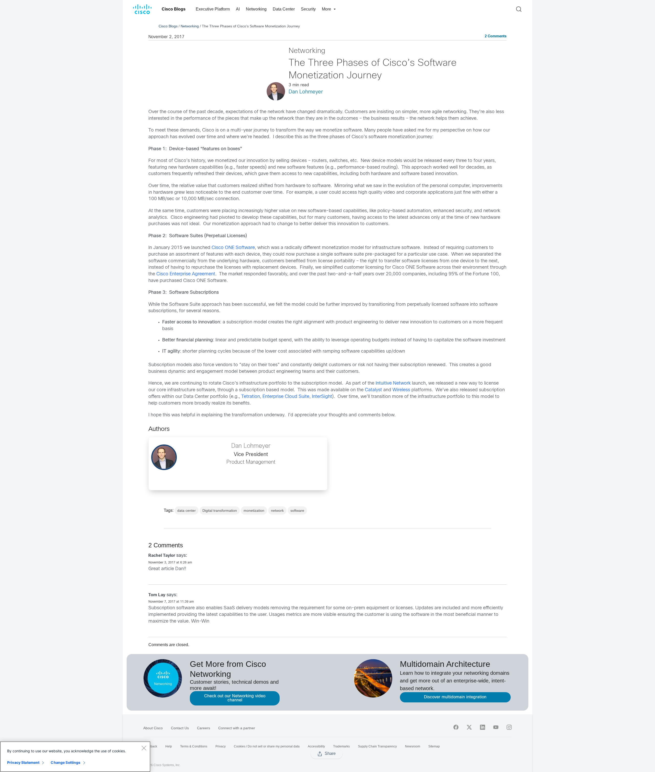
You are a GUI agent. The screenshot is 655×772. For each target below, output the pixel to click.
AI (238, 9)
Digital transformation (219, 510)
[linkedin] (482, 727)
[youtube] (495, 727)
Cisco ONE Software (233, 248)
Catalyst (373, 390)
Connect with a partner (236, 728)
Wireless (401, 390)
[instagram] (509, 727)
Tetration (250, 397)
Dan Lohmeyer (306, 92)
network (277, 510)
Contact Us (180, 728)
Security (308, 9)
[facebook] (455, 727)
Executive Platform (213, 9)
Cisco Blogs (173, 9)
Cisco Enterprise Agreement (185, 274)
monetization (254, 510)
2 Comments (496, 36)
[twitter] (469, 727)
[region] (75, 756)
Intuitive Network (393, 383)
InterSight (322, 397)
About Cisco (153, 728)
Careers (203, 728)
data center (186, 510)
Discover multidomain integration (455, 697)
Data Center (284, 9)
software (297, 510)
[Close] (143, 748)
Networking (256, 9)
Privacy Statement (23, 762)
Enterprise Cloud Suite (286, 397)
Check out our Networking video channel (234, 698)
